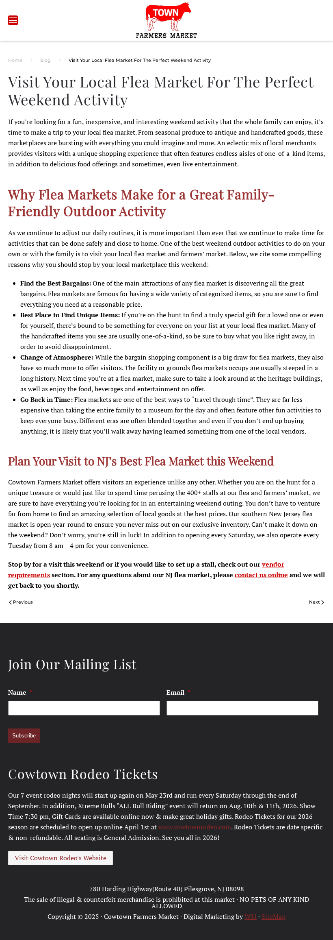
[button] (13, 20)
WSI (250, 916)
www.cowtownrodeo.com (194, 826)
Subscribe (24, 736)
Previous (23, 602)
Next (314, 602)
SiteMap (273, 916)
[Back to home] (167, 20)
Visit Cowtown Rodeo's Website (60, 857)
